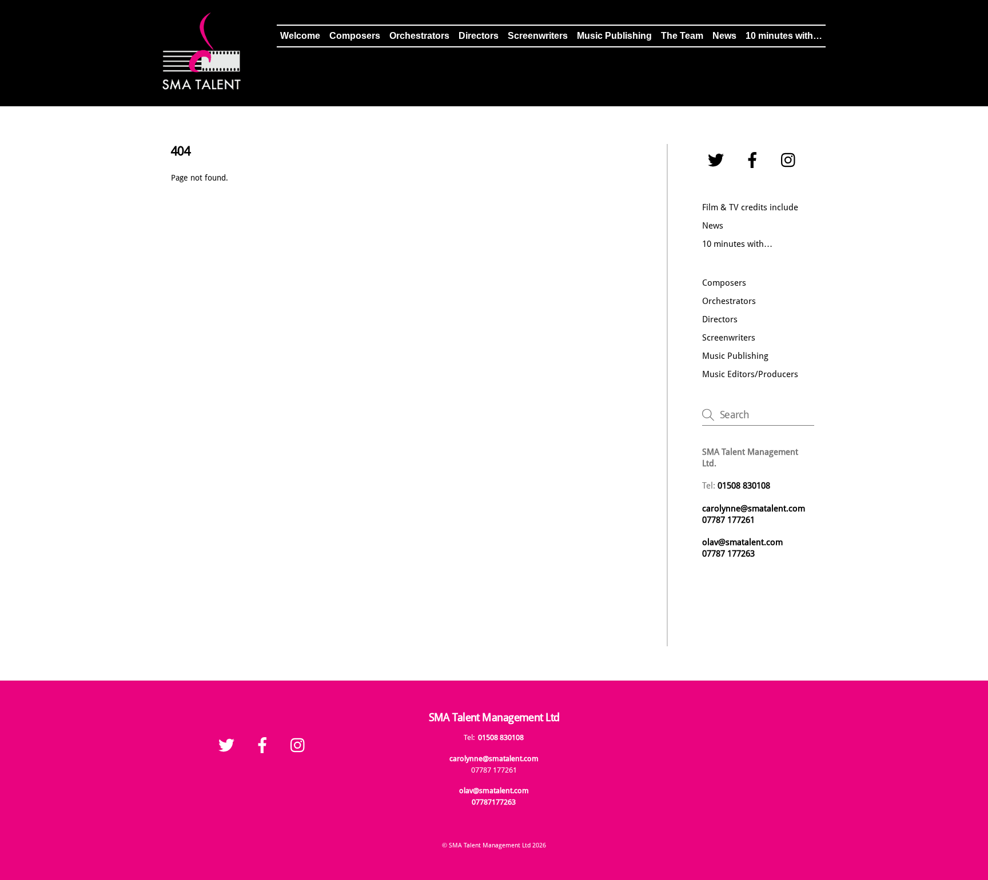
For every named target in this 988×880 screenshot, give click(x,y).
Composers (354, 36)
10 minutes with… (784, 36)
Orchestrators (419, 36)
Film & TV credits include (750, 207)
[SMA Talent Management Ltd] (202, 86)
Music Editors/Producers (750, 374)
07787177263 (494, 802)
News (724, 36)
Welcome (300, 36)
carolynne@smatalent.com (753, 508)
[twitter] (718, 160)
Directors (479, 36)
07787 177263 (729, 554)
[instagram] (791, 160)
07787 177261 (728, 520)
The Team (682, 36)
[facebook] (754, 160)
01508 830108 (501, 737)
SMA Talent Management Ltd (490, 845)
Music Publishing (614, 36)
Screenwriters (538, 36)
